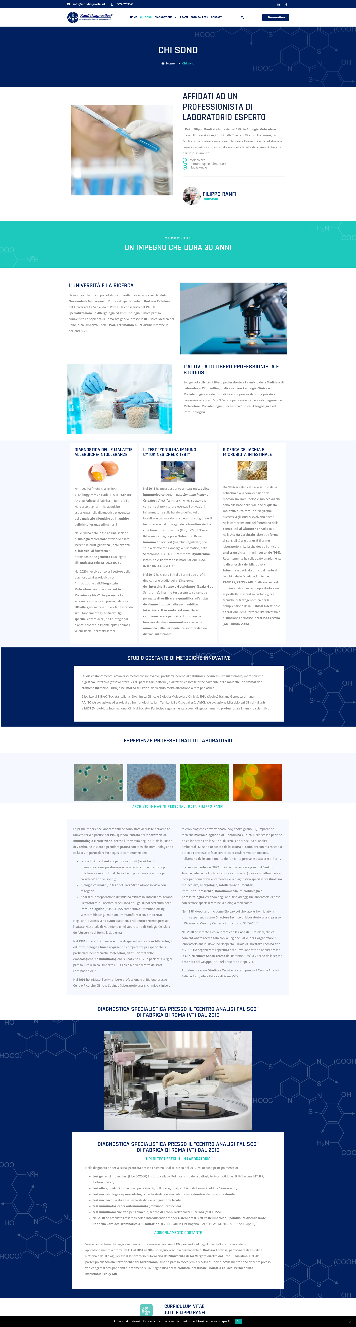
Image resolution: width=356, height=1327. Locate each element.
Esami (184, 17)
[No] (350, 1321)
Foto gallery (199, 17)
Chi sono (146, 17)
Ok (238, 1321)
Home (133, 17)
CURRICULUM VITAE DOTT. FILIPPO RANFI (184, 1309)
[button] (242, 17)
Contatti (216, 17)
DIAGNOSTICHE (163, 17)
